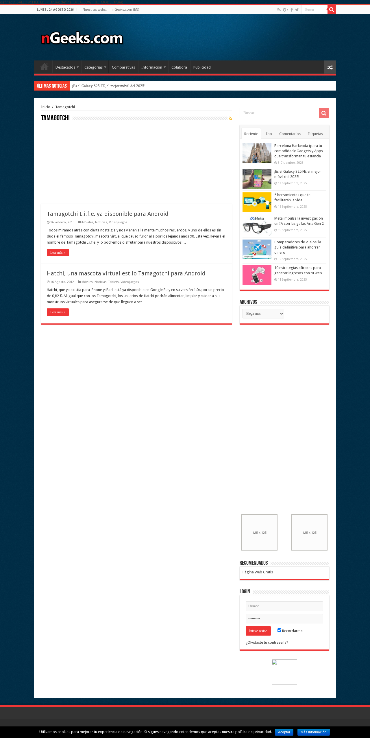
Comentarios (290, 134)
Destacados (65, 67)
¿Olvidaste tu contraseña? (267, 642)
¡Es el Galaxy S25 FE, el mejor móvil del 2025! (108, 86)
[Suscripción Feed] (230, 118)
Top (268, 134)
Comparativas (123, 67)
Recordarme (292, 631)
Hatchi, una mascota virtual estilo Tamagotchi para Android (126, 273)
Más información (314, 732)
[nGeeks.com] (81, 36)
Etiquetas (315, 134)
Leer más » (57, 253)
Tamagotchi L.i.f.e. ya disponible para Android (108, 213)
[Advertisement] (84, 162)
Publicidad (202, 67)
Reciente (251, 134)
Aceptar (284, 732)
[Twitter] (297, 9)
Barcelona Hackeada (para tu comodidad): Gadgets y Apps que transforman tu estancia (298, 150)
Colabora (179, 67)
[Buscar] (332, 9)
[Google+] (285, 9)
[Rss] (279, 9)
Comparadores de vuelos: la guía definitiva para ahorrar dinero (297, 247)
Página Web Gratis (258, 572)
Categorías (93, 67)
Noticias (101, 222)
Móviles (87, 222)
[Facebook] (291, 9)
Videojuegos (118, 222)
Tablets (113, 282)
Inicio (44, 66)
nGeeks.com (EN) (125, 10)
